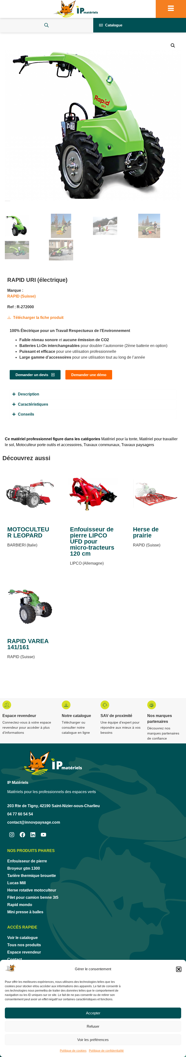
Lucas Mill (16, 883)
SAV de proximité (116, 716)
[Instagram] (11, 834)
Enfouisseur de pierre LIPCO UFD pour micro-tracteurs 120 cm (92, 541)
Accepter (93, 1013)
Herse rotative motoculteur (31, 890)
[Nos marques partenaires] (151, 705)
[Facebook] (22, 834)
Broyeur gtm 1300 (23, 868)
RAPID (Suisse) (21, 296)
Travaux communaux (101, 445)
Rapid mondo (19, 905)
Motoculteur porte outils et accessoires (49, 445)
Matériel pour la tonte (119, 439)
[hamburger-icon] (170, 9)
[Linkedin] (33, 834)
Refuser (93, 1026)
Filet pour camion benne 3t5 (32, 897)
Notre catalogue (76, 716)
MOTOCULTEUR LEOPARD (28, 532)
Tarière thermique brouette (31, 876)
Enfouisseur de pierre (27, 861)
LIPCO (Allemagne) (87, 563)
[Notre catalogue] (66, 705)
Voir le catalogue (22, 938)
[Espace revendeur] (6, 705)
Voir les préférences (93, 1040)
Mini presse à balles (25, 912)
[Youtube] (43, 834)
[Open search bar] (46, 25)
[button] (178, 969)
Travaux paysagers (137, 445)
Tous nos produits (24, 945)
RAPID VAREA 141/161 (27, 644)
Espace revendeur (19, 716)
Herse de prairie (146, 532)
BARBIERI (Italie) (22, 545)
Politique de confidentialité (106, 1050)
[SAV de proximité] (105, 705)
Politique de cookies (73, 1050)
